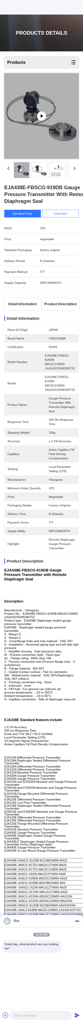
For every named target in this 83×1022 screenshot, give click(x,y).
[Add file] (6, 1015)
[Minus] (77, 921)
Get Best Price (22, 213)
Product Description (60, 304)
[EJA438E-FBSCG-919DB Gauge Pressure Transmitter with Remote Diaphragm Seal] (41, 116)
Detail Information (22, 304)
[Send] (77, 1015)
